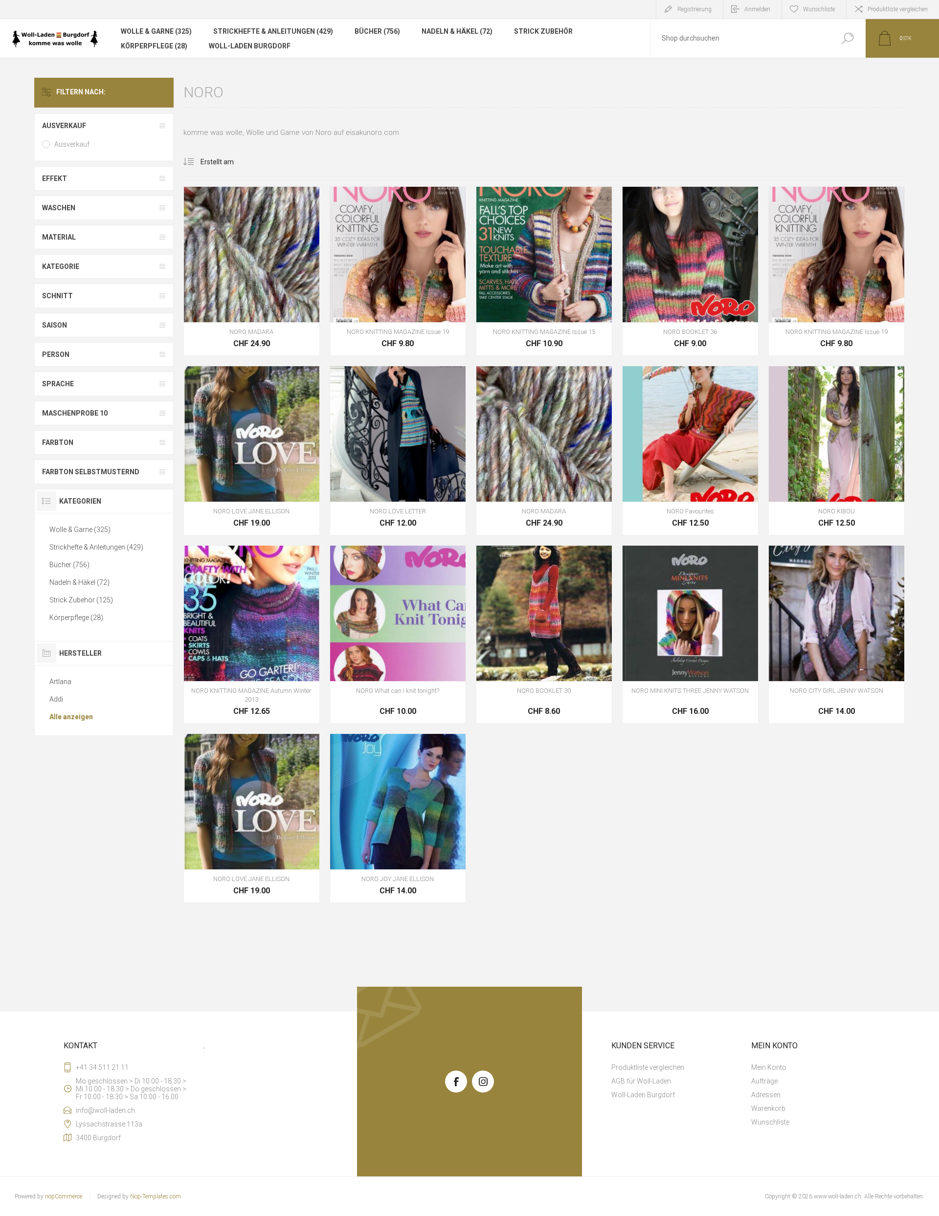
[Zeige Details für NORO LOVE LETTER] (398, 450)
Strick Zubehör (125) (81, 600)
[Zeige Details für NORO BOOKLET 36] (690, 271)
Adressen (766, 1095)
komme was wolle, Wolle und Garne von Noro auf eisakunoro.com (291, 132)
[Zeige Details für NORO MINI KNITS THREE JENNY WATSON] (690, 634)
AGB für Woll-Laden (641, 1081)
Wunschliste (278, 298)
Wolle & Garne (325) (156, 31)
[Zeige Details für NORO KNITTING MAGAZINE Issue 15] (544, 271)
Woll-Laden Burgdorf (250, 46)
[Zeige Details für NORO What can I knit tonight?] (398, 634)
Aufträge (764, 1081)
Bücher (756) (377, 31)
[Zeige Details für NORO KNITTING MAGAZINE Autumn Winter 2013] (251, 634)
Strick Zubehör (543, 31)
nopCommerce (63, 1196)
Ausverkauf (71, 144)
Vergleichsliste (300, 298)
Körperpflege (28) (154, 46)
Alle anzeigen (71, 717)
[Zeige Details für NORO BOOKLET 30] (544, 634)
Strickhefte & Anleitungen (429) (273, 31)
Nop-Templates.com (155, 1196)
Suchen (847, 38)
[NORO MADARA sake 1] (251, 271)
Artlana (60, 681)
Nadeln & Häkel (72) (457, 31)
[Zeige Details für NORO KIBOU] (836, 450)
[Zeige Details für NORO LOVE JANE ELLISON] (251, 450)
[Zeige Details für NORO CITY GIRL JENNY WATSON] (836, 634)
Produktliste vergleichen (898, 9)
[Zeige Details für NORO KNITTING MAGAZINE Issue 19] (398, 271)
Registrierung (694, 9)
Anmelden (757, 9)
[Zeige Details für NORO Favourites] (690, 450)
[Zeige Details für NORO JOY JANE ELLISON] (398, 818)
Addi (56, 699)
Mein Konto (768, 1067)
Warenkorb (229, 298)
